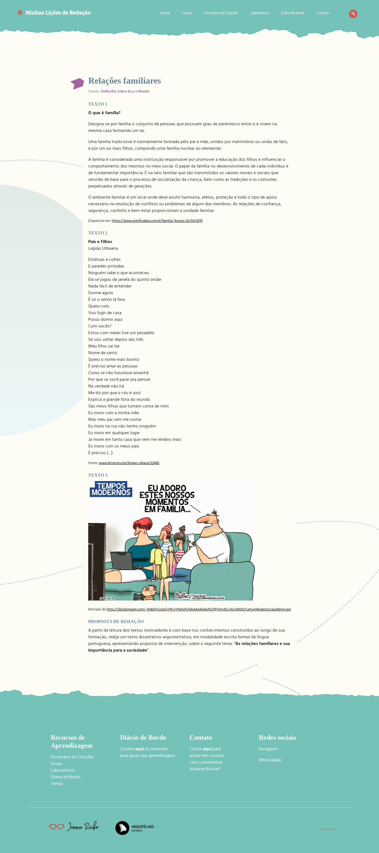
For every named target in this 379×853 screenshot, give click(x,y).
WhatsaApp (270, 760)
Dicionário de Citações (221, 14)
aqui (207, 749)
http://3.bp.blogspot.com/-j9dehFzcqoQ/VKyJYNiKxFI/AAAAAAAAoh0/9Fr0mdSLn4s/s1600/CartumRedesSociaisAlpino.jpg (199, 610)
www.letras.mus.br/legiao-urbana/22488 (129, 463)
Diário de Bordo (292, 14)
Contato (323, 14)
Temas (165, 14)
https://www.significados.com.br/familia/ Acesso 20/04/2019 (157, 221)
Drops (56, 764)
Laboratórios (259, 14)
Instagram (268, 749)
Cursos (187, 14)
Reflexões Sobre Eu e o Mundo (125, 92)
